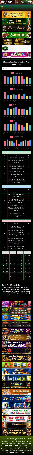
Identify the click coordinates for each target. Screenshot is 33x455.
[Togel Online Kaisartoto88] (16, 364)
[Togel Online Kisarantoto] (16, 41)
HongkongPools (14, 449)
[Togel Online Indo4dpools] (16, 371)
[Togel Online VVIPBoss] (16, 14)
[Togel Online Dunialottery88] (16, 391)
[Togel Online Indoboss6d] (16, 310)
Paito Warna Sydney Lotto (24, 449)
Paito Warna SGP (17, 443)
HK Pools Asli (23, 452)
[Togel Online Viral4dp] (16, 55)
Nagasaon (22, 441)
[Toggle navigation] (30, 7)
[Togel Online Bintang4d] (16, 344)
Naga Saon (28, 441)
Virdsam (3, 441)
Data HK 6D (11, 445)
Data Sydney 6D (18, 445)
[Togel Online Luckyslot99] (16, 378)
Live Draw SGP (13, 447)
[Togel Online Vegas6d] (16, 331)
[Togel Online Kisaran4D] (16, 35)
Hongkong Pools (5, 449)
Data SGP (28, 443)
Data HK (24, 443)
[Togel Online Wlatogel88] (16, 351)
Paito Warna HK (16, 441)
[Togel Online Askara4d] (16, 337)
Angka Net (8, 441)
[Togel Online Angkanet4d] (16, 412)
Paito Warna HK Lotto (7, 450)
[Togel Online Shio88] (16, 425)
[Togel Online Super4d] (16, 28)
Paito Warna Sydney (7, 443)
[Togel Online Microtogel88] (16, 304)
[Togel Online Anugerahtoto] (16, 398)
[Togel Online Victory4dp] (16, 317)
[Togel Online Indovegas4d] (16, 432)
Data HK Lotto (16, 450)
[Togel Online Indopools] (16, 419)
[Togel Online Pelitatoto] (16, 48)
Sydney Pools (26, 447)
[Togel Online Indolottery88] (16, 405)
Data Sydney (4, 445)
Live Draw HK (26, 445)
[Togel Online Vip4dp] (16, 385)
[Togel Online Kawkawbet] (16, 324)
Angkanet (20, 447)
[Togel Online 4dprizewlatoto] (16, 358)
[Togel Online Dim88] (16, 21)
